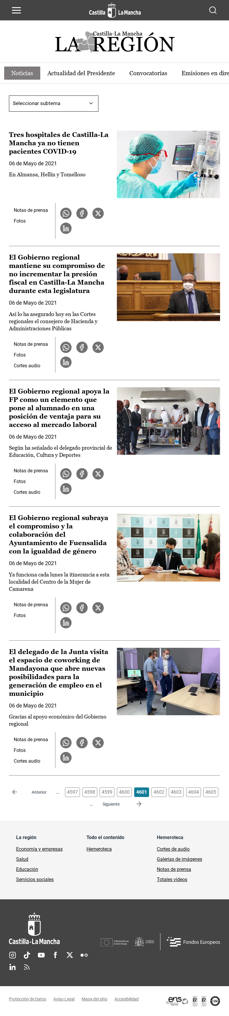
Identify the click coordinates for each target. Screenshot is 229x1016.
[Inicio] (55, 928)
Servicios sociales (35, 879)
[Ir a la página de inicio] (115, 10)
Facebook (55, 955)
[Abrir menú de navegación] (16, 10)
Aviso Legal (64, 999)
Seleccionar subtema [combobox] (36, 103)
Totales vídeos (172, 879)
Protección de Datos (27, 999)
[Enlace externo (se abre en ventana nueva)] (192, 1001)
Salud (22, 859)
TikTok (27, 955)
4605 (210, 792)
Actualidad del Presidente (81, 73)
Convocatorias (148, 73)
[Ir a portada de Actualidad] (114, 44)
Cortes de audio (173, 849)
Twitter (70, 955)
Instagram (12, 955)
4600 (124, 792)
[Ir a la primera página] (19, 792)
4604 (193, 792)
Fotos (20, 221)
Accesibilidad (126, 999)
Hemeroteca (99, 849)
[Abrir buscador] (213, 10)
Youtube (41, 955)
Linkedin (12, 967)
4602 (159, 792)
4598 (89, 792)
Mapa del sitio (94, 999)
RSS (27, 967)
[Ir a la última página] (134, 804)
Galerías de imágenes (179, 859)
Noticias (22, 73)
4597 (72, 792)
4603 (176, 792)
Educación (27, 869)
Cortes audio (27, 366)
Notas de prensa (31, 210)
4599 (107, 792)
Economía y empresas (39, 849)
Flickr (84, 955)
